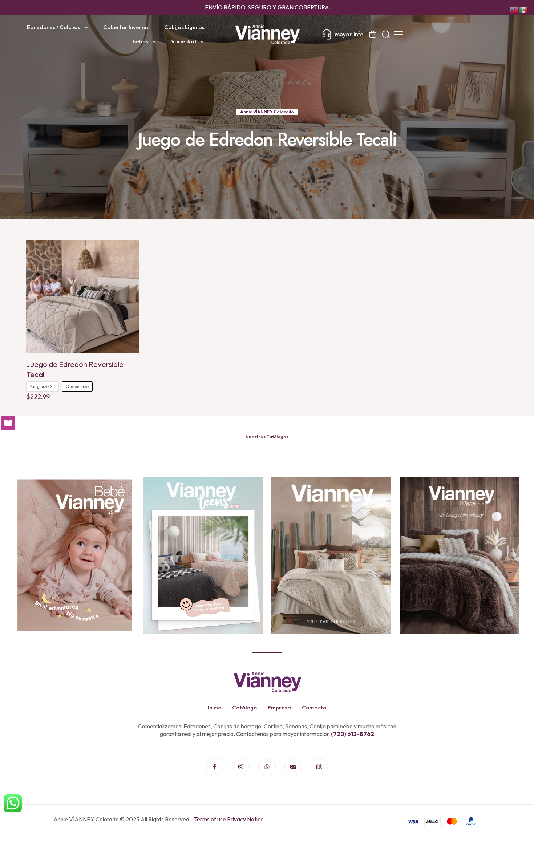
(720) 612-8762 (352, 733)
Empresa (279, 707)
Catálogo (244, 707)
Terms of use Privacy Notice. (229, 819)
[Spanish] (524, 9)
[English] (514, 9)
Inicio (214, 707)
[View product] (128, 250)
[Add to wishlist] (128, 266)
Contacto (314, 707)
